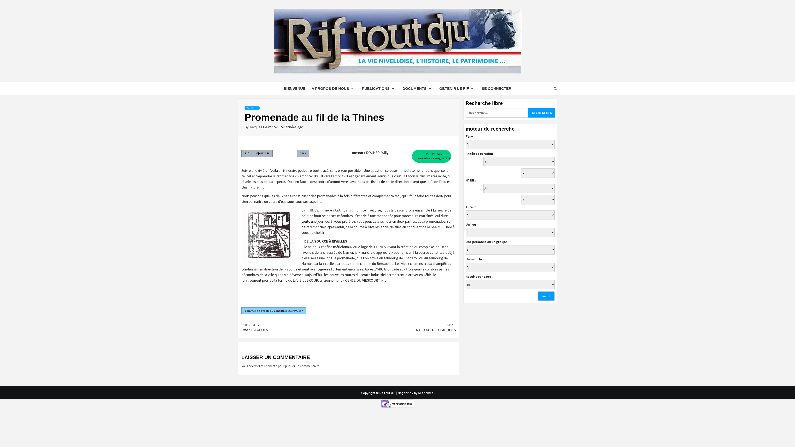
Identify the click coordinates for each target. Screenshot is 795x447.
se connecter (496, 89)
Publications (376, 89)
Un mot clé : (474, 259)
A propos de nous (330, 89)
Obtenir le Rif (454, 89)
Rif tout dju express (436, 327)
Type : (470, 136)
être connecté (267, 366)
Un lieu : (471, 224)
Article (252, 108)
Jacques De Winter (264, 127)
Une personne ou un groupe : (487, 242)
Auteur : (471, 207)
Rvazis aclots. (255, 327)
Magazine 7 (405, 393)
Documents (414, 89)
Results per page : (479, 276)
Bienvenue (294, 89)
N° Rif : (471, 180)
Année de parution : (480, 153)
